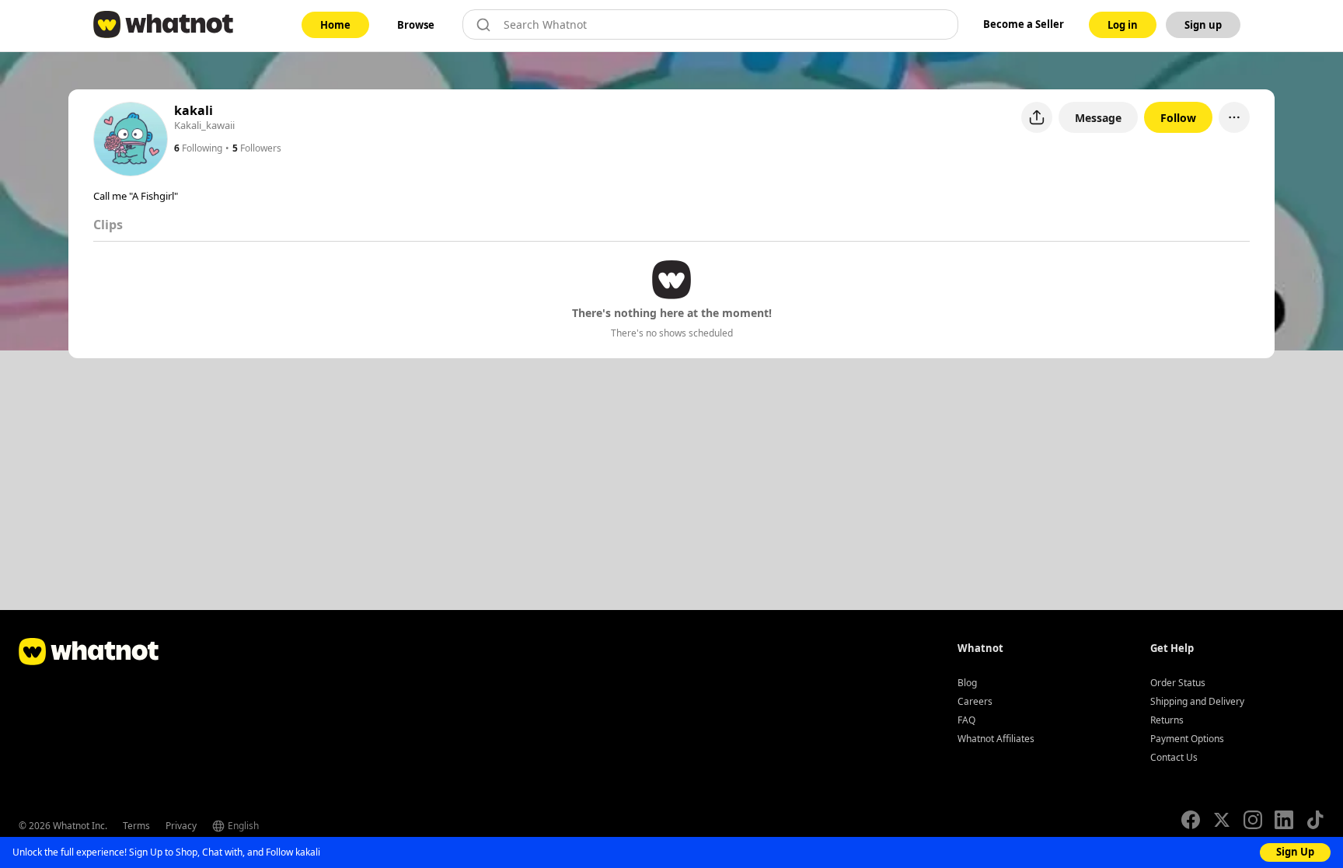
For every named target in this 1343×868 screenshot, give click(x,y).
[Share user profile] (1036, 117)
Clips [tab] (108, 224)
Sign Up (1295, 852)
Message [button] (1098, 117)
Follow (1178, 117)
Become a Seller (1023, 24)
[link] (335, 25)
